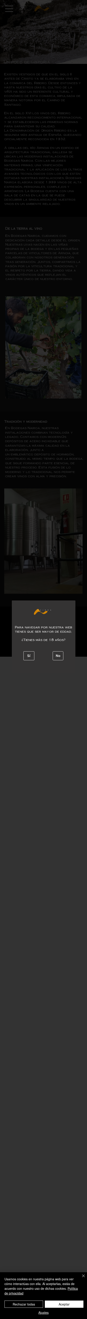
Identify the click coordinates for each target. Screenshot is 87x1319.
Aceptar (64, 1304)
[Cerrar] (80, 1278)
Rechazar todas (24, 1304)
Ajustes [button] (43, 1312)
